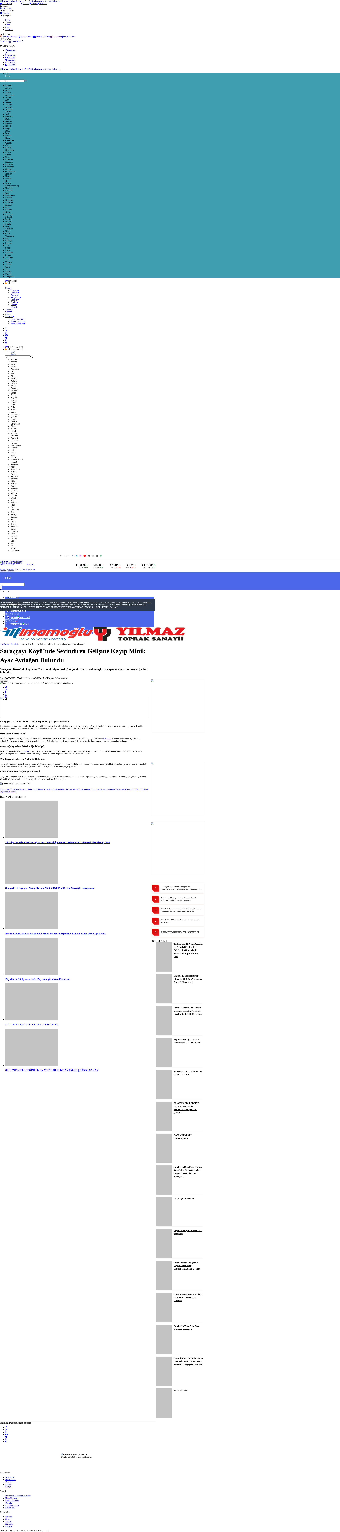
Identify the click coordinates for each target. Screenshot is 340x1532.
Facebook (11, 50)
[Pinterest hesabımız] (6, 338)
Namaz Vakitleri (43, 37)
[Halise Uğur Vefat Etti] (164, 1226)
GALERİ (15, 347)
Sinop (7, 20)
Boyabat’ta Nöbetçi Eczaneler (17, 1496)
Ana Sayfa (7, 3)
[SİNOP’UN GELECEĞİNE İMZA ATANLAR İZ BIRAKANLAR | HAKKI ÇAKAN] (76, 1047)
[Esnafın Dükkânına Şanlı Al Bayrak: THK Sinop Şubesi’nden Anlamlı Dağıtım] (164, 1289)
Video (34, 3)
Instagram (11, 55)
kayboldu (107, 739)
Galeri (26, 3)
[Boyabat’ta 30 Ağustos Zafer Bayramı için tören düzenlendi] (76, 956)
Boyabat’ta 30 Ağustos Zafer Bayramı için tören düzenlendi (121, 605)
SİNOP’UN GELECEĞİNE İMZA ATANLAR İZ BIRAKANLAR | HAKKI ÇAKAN (80, 607)
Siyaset (8, 22)
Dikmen (14, 300)
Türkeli (14, 307)
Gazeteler (56, 37)
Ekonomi (9, 1524)
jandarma (25, 751)
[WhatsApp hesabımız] (101, 556)
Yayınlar (6, 13)
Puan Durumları (17, 324)
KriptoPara (9, 1508)
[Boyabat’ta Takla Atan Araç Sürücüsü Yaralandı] (164, 1353)
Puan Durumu (70, 37)
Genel (7, 25)
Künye (8, 1487)
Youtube (11, 57)
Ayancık (14, 295)
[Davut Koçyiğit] (164, 1417)
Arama (17, 3)
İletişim (8, 1484)
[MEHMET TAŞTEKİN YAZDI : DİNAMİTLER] (76, 1002)
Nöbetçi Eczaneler (10, 37)
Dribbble (11, 62)
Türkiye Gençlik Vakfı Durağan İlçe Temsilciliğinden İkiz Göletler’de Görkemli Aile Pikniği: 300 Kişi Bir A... (180, 888)
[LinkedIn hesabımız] (6, 342)
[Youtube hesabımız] (6, 335)
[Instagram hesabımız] (6, 333)
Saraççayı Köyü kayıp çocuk (128, 789)
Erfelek (14, 302)
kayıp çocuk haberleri (82, 789)
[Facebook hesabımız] (6, 328)
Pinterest (11, 60)
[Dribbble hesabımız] (6, 340)
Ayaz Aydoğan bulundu (33, 789)
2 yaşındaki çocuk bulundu (11, 789)
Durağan (14, 293)
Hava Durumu (26, 37)
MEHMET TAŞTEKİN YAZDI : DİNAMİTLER (21, 607)
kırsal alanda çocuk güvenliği (104, 789)
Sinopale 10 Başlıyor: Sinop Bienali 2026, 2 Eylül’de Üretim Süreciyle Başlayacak (178, 899)
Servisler (9, 29)
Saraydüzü (15, 297)
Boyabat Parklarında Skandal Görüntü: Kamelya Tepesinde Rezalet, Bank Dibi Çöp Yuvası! (57, 605)
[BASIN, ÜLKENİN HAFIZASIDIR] (164, 1162)
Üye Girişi (6, 8)
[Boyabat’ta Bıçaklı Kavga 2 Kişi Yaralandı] (164, 1257)
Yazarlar (43, 3)
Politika (8, 1526)
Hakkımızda (10, 1479)
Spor (7, 27)
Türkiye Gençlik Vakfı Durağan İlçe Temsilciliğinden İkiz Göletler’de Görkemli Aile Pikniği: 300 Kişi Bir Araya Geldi (50, 602)
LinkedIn (11, 65)
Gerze (13, 304)
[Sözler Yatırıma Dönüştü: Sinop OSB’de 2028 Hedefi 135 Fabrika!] (164, 1321)
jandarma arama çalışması (61, 789)
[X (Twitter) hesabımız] (6, 53)
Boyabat (14, 290)
